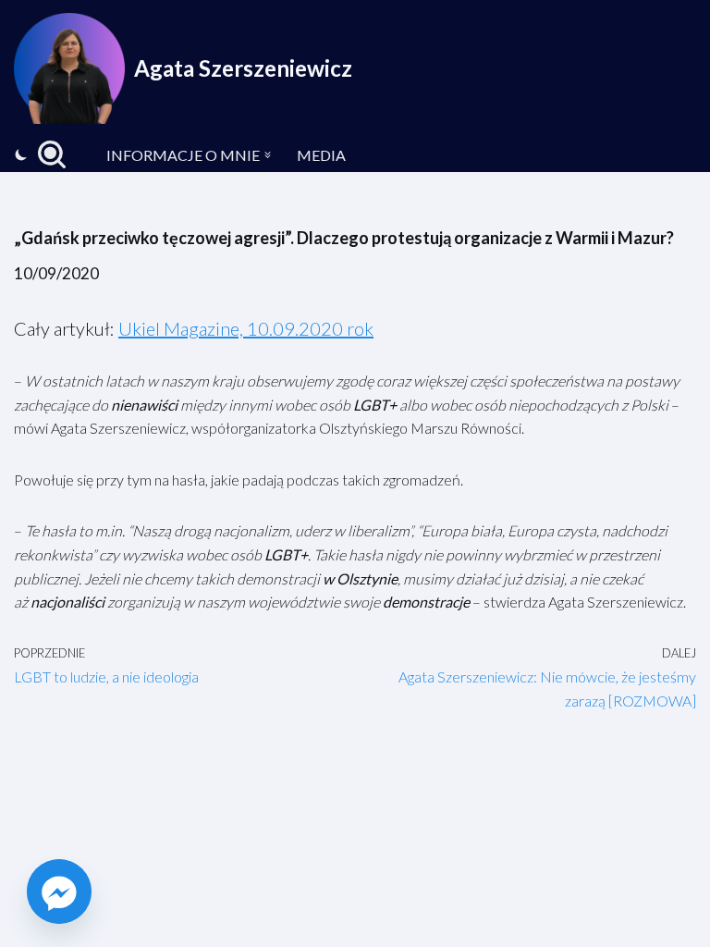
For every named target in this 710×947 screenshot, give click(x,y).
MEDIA (321, 155)
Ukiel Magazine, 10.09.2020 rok (245, 328)
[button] (267, 155)
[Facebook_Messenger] (59, 891)
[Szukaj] (52, 154)
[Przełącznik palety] (21, 154)
